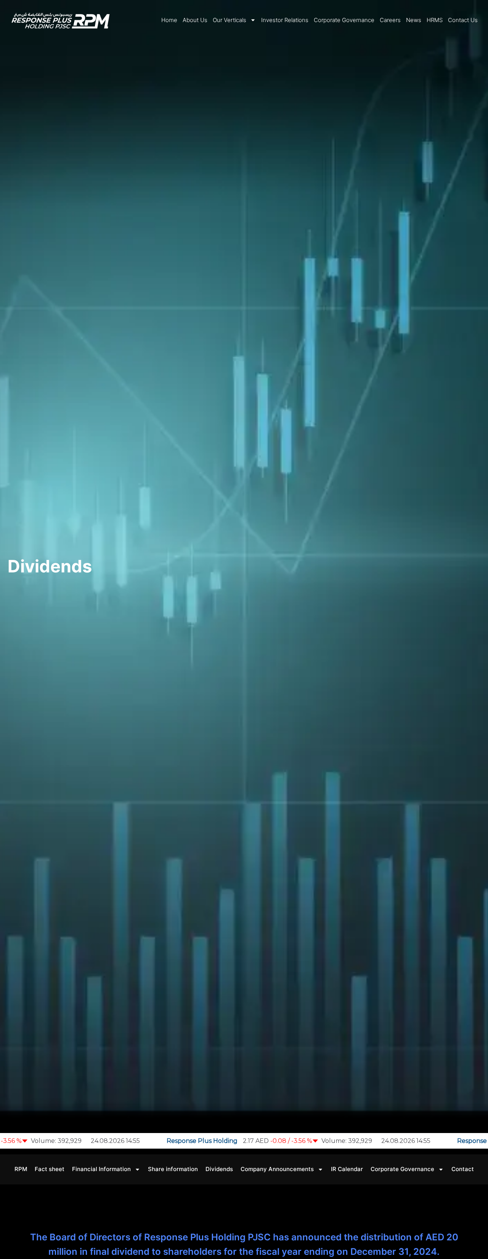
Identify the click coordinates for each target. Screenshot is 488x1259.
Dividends (219, 1169)
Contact (462, 1169)
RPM (20, 1169)
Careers (390, 19)
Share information (173, 1169)
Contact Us (463, 19)
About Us (195, 19)
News (413, 19)
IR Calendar (347, 1169)
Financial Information (101, 1169)
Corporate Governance (344, 19)
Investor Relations (284, 19)
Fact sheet (49, 1169)
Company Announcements (277, 1169)
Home (169, 19)
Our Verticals (229, 19)
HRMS (435, 19)
